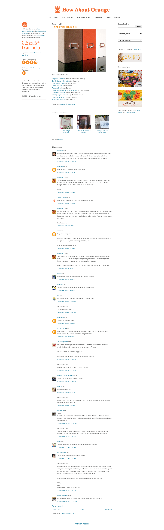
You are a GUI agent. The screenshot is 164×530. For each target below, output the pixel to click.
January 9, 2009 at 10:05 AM (66, 359)
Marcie (59, 273)
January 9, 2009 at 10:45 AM (66, 381)
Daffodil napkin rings (58, 92)
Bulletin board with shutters (61, 81)
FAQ (108, 17)
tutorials (60, 139)
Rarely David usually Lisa (65, 375)
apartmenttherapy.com (67, 104)
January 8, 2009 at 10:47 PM (66, 312)
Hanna (59, 386)
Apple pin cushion (58, 97)
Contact (117, 17)
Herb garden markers (59, 83)
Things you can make (64, 26)
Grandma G (61, 177)
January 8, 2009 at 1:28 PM (66, 172)
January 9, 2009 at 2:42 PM (66, 405)
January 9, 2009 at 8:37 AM (66, 337)
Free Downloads (67, 17)
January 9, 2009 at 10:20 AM (66, 370)
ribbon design (130, 113)
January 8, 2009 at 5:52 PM (66, 279)
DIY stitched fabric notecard (66, 131)
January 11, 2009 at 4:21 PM (66, 447)
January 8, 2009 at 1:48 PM (66, 226)
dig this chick (61, 453)
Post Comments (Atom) (68, 513)
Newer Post (56, 509)
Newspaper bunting (58, 99)
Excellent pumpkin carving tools (102, 131)
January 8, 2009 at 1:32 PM (66, 192)
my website (41, 35)
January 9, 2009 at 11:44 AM (66, 392)
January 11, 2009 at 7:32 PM (66, 458)
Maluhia (60, 151)
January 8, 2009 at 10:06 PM (66, 301)
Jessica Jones (62, 197)
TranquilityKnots (62, 342)
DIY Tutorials (53, 17)
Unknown (60, 166)
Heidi (59, 441)
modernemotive (62, 495)
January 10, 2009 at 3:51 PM (66, 437)
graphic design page (34, 68)
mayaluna (60, 410)
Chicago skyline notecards (60, 95)
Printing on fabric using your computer (64, 90)
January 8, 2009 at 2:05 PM (66, 248)
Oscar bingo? (137, 49)
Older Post (108, 509)
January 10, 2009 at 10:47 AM (67, 423)
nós (58, 231)
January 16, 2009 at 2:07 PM (66, 490)
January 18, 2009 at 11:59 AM (67, 501)
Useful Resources (83, 17)
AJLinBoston (61, 328)
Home (82, 509)
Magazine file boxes (58, 79)
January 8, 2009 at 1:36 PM (66, 203)
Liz (58, 295)
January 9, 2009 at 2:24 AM (66, 323)
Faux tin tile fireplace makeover (84, 131)
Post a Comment (57, 506)
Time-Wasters (98, 17)
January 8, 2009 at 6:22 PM (66, 290)
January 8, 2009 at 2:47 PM (66, 269)
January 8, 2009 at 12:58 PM (66, 161)
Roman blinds (56, 88)
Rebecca (60, 285)
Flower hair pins (57, 86)
